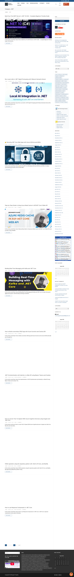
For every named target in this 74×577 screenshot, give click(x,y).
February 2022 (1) (58, 229)
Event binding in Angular (59, 295)
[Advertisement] (28, 55)
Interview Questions (64, 94)
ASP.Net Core (62, 76)
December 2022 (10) (59, 205)
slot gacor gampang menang (60, 293)
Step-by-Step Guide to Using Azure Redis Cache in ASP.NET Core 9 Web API (26, 205)
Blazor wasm (58, 85)
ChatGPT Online (58, 301)
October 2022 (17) (58, 210)
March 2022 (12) (58, 226)
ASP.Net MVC (66, 79)
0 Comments (17, 18)
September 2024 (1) (58, 163)
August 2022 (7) (58, 214)
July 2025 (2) (57, 147)
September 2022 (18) (59, 212)
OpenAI (63, 99)
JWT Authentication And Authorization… (63, 239)
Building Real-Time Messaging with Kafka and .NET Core (20, 268)
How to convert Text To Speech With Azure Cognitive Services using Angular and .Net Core (27, 419)
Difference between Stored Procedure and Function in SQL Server (62, 290)
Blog (62, 85)
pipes (67, 99)
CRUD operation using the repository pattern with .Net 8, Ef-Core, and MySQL (26, 464)
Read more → (8, 43)
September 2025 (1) (58, 142)
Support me (65, 4)
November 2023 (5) (58, 179)
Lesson (64, 95)
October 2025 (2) (58, 140)
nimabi (56, 288)
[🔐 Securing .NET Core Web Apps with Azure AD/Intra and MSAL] (28, 155)
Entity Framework (58, 90)
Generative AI (58, 92)
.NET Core (59, 74)
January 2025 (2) (58, 156)
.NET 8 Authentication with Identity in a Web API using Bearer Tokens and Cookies (27, 375)
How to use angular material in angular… (62, 242)
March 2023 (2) (58, 198)
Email (56, 16)
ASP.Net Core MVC (58, 77)
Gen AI (64, 90)
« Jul (56, 278)
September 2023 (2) (58, 184)
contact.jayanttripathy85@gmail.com (62, 315)
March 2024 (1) (58, 172)
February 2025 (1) (58, 154)
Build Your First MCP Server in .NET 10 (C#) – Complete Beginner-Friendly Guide (27, 16)
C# (66, 85)
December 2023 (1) (58, 177)
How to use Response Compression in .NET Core (18, 507)
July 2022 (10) (57, 217)
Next (19, 545)
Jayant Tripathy (10, 4)
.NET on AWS (65, 74)
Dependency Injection (59, 87)
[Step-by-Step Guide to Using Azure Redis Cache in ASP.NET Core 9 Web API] (28, 218)
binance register (58, 283)
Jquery (61, 95)
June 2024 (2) (57, 168)
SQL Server (57, 102)
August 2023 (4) (58, 186)
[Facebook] (62, 1)
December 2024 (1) (58, 159)
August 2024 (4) (58, 166)
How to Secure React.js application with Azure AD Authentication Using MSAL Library (61, 61)
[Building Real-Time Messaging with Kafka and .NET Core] (28, 281)
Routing (64, 100)
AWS (62, 81)
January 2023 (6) (58, 203)
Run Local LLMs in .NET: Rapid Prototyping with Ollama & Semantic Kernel (25, 79)
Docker (65, 87)
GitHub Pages (58, 94)
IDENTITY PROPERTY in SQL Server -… (61, 252)
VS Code (61, 102)
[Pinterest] (68, 1)
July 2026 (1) (57, 133)
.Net (56, 74)
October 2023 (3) (58, 182)
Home (6, 12)
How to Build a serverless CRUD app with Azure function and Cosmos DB (25, 331)
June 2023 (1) (57, 191)
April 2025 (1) (57, 149)
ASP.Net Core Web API (59, 79)
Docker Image (65, 89)
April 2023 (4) (57, 196)
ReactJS (60, 100)
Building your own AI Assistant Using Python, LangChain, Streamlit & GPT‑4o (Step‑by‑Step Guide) (62, 56)
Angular (57, 76)
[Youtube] (65, 1)
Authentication (58, 81)
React (56, 100)
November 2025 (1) (58, 137)
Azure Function (63, 84)
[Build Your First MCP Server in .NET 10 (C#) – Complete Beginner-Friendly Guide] (28, 29)
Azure (15, 207)
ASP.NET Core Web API (17, 377)
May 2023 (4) (57, 194)
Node (56, 99)
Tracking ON (66, 260)
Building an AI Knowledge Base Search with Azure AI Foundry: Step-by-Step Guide (61, 41)
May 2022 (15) (58, 222)
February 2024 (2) (58, 175)
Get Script (59, 260)
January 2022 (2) (58, 231)
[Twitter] (63, 1)
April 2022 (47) (58, 224)
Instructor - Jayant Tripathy (59, 259)
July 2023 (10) (57, 189)
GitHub (62, 92)
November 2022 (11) (59, 207)
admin (6, 18)
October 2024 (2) (58, 161)
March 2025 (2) (58, 151)
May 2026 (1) (57, 135)
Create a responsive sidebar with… (60, 250)
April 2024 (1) (57, 170)
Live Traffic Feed (63, 237)
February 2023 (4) (58, 201)
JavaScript (57, 95)
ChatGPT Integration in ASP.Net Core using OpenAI (61, 285)
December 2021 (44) (59, 233)
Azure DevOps (58, 84)
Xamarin (66, 102)
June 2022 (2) (57, 219)
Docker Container (58, 89)
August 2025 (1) (58, 144)
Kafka (14, 270)
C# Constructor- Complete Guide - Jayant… (61, 244)
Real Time (62, 260)
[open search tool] (55, 4)
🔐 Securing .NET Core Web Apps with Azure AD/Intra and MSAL (23, 142)
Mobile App (63, 97)
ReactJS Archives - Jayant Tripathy (60, 248)
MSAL (67, 97)
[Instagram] (66, 1)
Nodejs (60, 99)
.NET (14, 18)
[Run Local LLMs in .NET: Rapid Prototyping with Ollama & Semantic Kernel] (28, 92)
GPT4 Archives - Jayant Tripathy (60, 246)
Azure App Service (58, 82)
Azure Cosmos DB (65, 82)
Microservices (58, 97)
